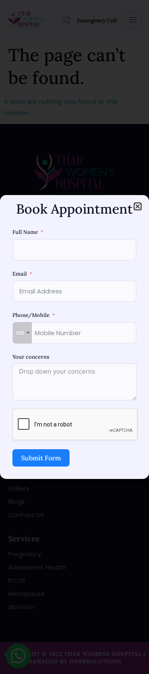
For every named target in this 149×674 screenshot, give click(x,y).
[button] (138, 206)
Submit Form (41, 458)
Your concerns (30, 356)
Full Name (25, 232)
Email (19, 273)
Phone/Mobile (31, 315)
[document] (74, 337)
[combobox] (22, 332)
